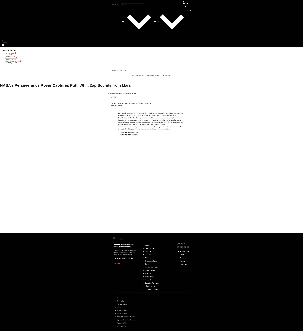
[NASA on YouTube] (188, 247)
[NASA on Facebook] (178, 247)
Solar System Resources (137, 75)
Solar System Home (166, 75)
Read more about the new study (130, 132)
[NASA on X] (184, 247)
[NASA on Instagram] (181, 247)
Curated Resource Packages (152, 75)
